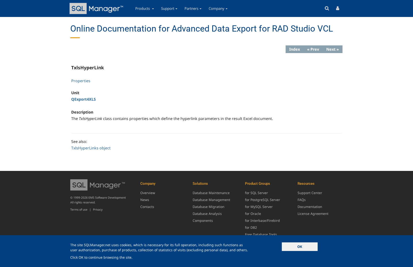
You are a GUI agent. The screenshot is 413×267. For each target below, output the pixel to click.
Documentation (310, 206)
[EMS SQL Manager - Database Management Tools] (97, 8)
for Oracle (253, 213)
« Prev (313, 49)
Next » (332, 49)
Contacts (147, 206)
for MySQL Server (259, 206)
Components (203, 220)
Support (167, 8)
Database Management (211, 199)
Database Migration (208, 206)
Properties (80, 80)
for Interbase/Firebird (262, 220)
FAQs (302, 199)
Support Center (310, 193)
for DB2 (251, 227)
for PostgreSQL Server (262, 199)
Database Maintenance (211, 193)
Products (143, 8)
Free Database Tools (261, 234)
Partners (191, 8)
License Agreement (313, 213)
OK (299, 246)
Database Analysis (207, 213)
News (144, 199)
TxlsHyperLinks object (91, 148)
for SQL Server (256, 193)
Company (216, 8)
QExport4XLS (83, 99)
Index (294, 49)
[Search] (326, 8)
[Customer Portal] (337, 8)
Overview (147, 193)
